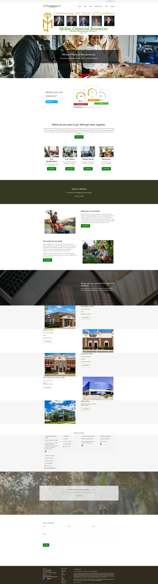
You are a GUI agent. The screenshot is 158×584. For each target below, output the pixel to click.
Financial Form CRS (78, 569)
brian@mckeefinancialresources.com (50, 576)
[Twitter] (46, 578)
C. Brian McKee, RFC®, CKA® (51, 440)
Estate (62, 573)
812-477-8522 (67, 444)
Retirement (63, 570)
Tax (62, 576)
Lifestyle (62, 579)
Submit (46, 545)
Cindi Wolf (65, 438)
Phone (93, 526)
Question (45, 534)
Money (62, 577)
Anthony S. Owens (49, 458)
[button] (79, 6)
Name (44, 526)
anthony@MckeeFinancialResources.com (51, 468)
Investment (63, 571)
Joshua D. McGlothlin (104, 438)
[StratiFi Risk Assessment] (78, 110)
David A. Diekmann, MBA (87, 438)
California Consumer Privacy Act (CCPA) (105, 579)
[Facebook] (44, 578)
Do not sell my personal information (96, 580)
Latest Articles (64, 580)
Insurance (63, 574)
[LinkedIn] (45, 451)
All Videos (63, 582)
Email (68, 526)
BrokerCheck (95, 571)
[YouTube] (50, 578)
